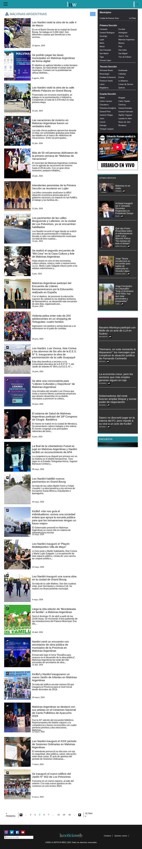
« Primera (10, 814)
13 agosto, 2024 (38, 46)
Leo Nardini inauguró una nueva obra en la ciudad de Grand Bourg (54, 578)
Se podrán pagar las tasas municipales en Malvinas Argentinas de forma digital (53, 58)
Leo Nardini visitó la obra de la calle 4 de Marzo (54, 24)
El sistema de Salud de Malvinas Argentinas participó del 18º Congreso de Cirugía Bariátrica (54, 416)
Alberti (102, 98)
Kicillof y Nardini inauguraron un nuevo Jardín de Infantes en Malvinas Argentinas (54, 677)
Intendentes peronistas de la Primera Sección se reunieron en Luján (54, 187)
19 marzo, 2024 (38, 697)
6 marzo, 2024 (38, 797)
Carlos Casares (106, 101)
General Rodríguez (107, 33)
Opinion (118, 191)
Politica (102, 361)
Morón (102, 46)
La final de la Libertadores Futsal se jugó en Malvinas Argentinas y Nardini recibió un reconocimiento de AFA (54, 449)
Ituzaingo (103, 36)
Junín (102, 118)
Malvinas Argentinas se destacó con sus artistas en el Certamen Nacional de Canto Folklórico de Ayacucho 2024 (54, 711)
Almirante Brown (106, 70)
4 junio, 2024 (37, 437)
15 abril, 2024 (37, 665)
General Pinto (105, 112)
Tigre (102, 57)
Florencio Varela (106, 81)
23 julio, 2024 (37, 176)
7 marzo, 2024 (38, 764)
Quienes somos (121, 836)
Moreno (121, 43)
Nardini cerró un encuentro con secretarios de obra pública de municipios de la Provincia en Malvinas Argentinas (50, 646)
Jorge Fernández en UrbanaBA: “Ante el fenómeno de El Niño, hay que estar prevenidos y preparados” (124, 293)
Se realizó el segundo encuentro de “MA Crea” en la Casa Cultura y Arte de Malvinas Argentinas (53, 253)
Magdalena (104, 88)
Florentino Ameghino (108, 108)
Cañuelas (122, 74)
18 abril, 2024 (37, 632)
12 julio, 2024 (37, 208)
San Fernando (105, 50)
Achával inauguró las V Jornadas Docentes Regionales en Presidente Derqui (124, 208)
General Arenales (125, 108)
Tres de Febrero (124, 57)
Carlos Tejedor (124, 101)
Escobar (121, 29)
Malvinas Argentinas (126, 40)
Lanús (102, 84)
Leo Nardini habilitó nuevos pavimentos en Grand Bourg (49, 480)
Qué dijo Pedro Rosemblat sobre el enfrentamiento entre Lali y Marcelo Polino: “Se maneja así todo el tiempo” (123, 236)
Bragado (121, 98)
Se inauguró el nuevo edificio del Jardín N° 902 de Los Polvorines (51, 775)
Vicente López (105, 60)
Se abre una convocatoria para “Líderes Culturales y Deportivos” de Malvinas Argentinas (53, 383)
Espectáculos (120, 246)
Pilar (120, 46)
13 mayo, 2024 (38, 567)
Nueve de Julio (124, 122)
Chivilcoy (122, 105)
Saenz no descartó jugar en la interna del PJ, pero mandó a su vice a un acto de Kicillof (117, 420)
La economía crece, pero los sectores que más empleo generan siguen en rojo (116, 377)
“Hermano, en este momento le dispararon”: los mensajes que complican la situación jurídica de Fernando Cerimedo (117, 354)
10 (58, 815)
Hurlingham (122, 33)
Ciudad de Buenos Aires (109, 18)
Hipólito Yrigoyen (125, 115)
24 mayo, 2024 (38, 502)
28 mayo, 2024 (38, 469)
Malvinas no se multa (122, 187)
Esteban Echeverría (108, 77)
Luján (102, 40)
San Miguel (122, 53)
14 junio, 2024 (37, 371)
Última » (88, 814)
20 (64, 815)
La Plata (132, 18)
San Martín (104, 53)
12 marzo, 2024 (38, 732)
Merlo (102, 43)
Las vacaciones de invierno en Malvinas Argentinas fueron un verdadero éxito (50, 123)
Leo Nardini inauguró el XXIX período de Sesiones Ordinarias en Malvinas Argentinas (54, 744)
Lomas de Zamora (125, 84)
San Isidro (122, 50)
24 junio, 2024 (37, 339)
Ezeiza (121, 77)
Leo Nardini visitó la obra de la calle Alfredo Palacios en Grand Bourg (53, 89)
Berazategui (104, 74)
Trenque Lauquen (107, 129)
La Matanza (123, 81)
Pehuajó (103, 125)
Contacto (107, 836)
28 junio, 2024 (37, 306)
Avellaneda (122, 70)
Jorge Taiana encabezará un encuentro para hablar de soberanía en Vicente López (122, 264)
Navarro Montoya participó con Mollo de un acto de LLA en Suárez (117, 330)
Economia (102, 383)
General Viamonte (125, 112)
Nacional (102, 405)
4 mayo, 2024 (37, 600)
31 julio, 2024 (37, 111)
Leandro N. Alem (125, 118)
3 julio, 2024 (37, 274)
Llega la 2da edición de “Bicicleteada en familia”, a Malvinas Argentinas (54, 611)
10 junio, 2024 (37, 404)
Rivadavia (122, 125)
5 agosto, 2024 (38, 78)
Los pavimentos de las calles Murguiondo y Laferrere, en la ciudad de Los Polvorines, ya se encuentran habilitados (54, 222)
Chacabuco (104, 105)
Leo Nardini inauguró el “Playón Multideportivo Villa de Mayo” (51, 545)
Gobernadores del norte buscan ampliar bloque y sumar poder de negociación (117, 398)
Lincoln (102, 122)
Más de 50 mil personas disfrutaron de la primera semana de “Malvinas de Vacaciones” (55, 155)
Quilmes (121, 88)
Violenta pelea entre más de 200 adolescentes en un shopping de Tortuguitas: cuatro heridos (51, 318)
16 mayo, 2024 (38, 534)
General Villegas (106, 115)
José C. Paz (123, 36)
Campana (103, 29)
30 (70, 815)
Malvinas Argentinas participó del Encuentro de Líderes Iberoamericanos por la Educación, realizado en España (53, 288)
